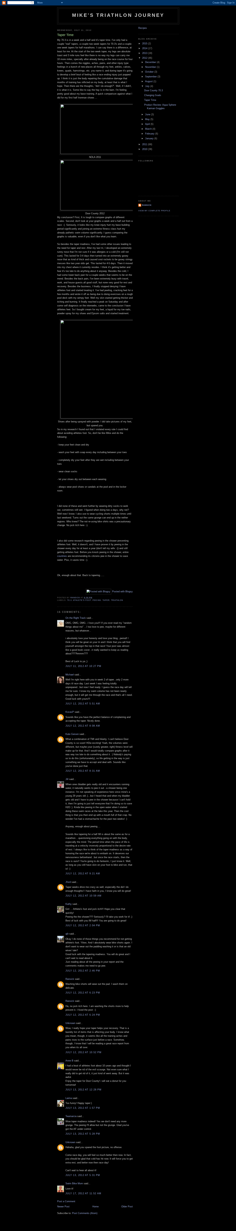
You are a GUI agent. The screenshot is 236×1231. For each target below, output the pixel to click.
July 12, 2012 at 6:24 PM (82, 1014)
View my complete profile (154, 211)
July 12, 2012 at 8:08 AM (82, 725)
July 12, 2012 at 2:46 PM (82, 970)
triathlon (117, 600)
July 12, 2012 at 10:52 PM (83, 1052)
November (151, 67)
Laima (68, 1098)
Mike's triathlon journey (118, 15)
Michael (69, 674)
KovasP (69, 712)
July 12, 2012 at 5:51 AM (82, 703)
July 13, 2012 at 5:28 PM (82, 1133)
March (148, 128)
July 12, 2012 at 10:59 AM (83, 895)
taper (106, 600)
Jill (66, 779)
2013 (145, 53)
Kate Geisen (72, 734)
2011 (145, 144)
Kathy (68, 904)
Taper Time (150, 100)
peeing (97, 600)
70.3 (69, 600)
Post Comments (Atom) (84, 1213)
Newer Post (63, 1206)
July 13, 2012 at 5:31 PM (82, 1175)
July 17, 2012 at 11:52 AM (83, 1193)
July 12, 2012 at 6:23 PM (82, 992)
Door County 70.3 (153, 90)
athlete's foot (82, 600)
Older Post (127, 1206)
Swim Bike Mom (74, 1183)
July (147, 86)
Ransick (69, 979)
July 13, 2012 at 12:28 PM (83, 1089)
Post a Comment (66, 1201)
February (150, 133)
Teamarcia (71, 1116)
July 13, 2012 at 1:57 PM (82, 1108)
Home (95, 1206)
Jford (68, 882)
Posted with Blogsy (122, 591)
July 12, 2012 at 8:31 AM (82, 770)
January (149, 138)
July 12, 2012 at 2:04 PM (82, 925)
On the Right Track (75, 618)
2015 (145, 43)
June (148, 114)
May (147, 119)
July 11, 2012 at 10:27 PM (83, 666)
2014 (145, 48)
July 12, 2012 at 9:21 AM (82, 873)
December (151, 62)
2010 (145, 149)
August (149, 81)
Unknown (70, 1023)
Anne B (69, 1060)
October (149, 71)
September (151, 76)
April (148, 124)
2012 (145, 58)
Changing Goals (152, 95)
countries (62, 556)
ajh (67, 933)
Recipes (142, 28)
